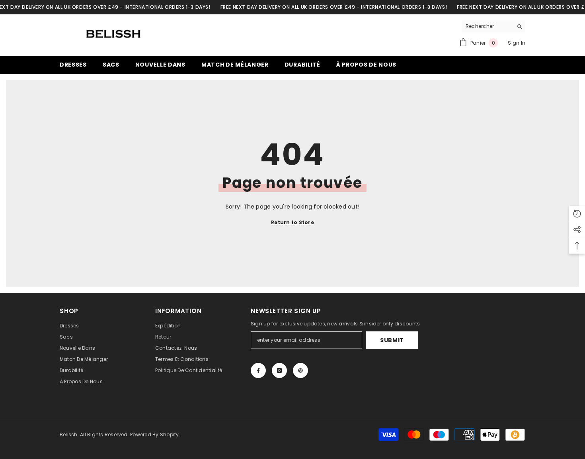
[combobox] (487, 26)
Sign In (516, 42)
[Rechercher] (493, 26)
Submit (392, 340)
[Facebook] (258, 370)
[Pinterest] (300, 370)
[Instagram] (279, 370)
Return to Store (292, 222)
